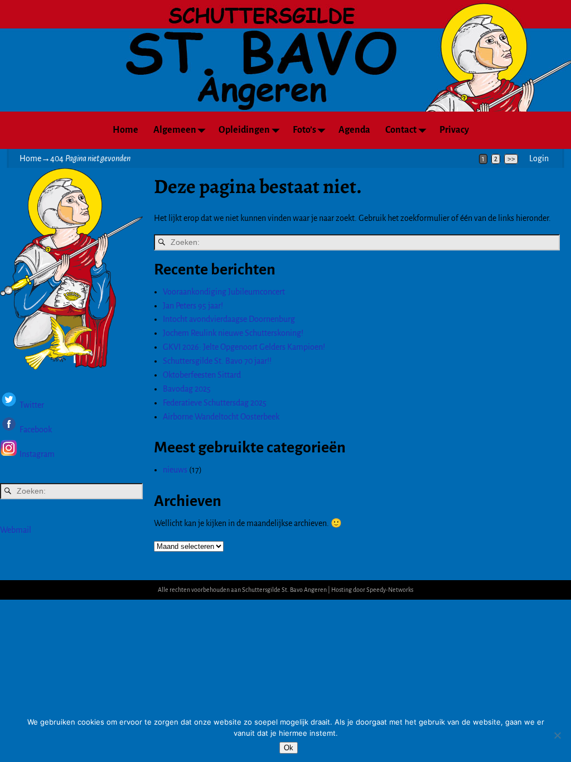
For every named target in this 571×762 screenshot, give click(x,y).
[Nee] (557, 735)
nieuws (175, 469)
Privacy (454, 130)
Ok (288, 748)
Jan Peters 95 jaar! (193, 305)
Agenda (354, 130)
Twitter (32, 405)
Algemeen (174, 130)
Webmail (15, 529)
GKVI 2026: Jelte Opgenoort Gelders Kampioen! (244, 347)
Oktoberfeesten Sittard (202, 374)
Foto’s (304, 130)
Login (539, 158)
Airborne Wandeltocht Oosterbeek (221, 416)
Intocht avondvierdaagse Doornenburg (229, 319)
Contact (401, 130)
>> (511, 159)
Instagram (37, 454)
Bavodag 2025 (187, 388)
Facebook (35, 430)
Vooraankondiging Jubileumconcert (224, 291)
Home (125, 130)
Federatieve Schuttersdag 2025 (215, 402)
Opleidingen (244, 130)
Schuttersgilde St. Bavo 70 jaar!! (217, 360)
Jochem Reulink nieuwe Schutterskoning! (233, 333)
